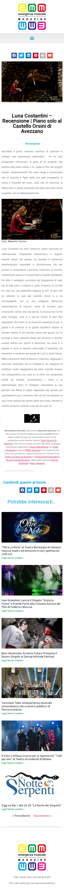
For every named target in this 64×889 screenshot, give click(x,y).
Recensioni (32, 143)
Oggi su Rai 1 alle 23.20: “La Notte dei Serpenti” (32, 805)
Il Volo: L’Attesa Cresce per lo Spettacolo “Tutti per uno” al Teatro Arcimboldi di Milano (32, 757)
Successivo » (43, 815)
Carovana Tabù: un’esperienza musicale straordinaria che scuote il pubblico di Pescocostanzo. (27, 706)
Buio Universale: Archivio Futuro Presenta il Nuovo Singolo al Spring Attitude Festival (29, 655)
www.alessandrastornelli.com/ (20, 470)
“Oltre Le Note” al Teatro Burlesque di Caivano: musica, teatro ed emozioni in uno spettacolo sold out (31, 551)
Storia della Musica (39, 447)
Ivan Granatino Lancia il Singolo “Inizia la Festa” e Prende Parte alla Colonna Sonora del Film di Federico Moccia (31, 604)
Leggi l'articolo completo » (13, 558)
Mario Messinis (37, 463)
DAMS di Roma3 (33, 450)
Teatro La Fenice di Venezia (18, 457)
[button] (32, 38)
